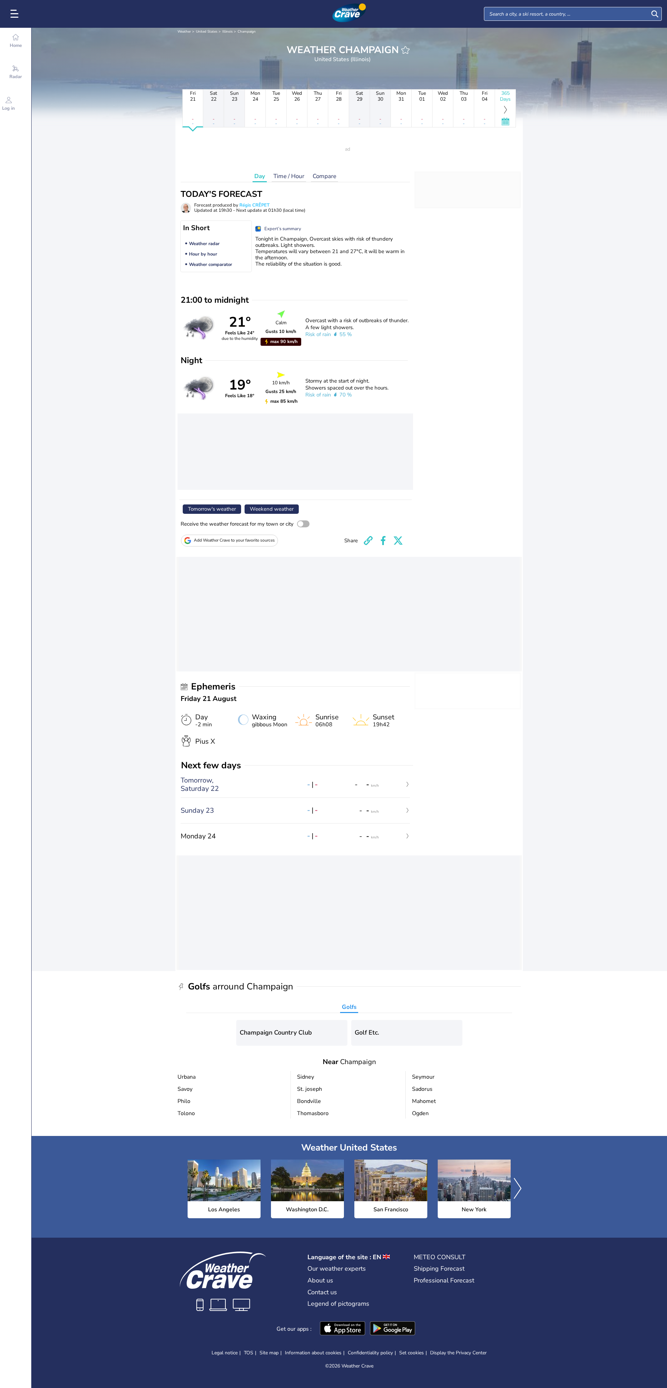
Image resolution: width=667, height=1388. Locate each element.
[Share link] (368, 540)
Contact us (322, 1292)
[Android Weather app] (392, 1329)
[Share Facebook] (383, 540)
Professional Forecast (444, 1280)
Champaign (247, 31)
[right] (517, 1189)
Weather (184, 31)
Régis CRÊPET (254, 205)
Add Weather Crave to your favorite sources (234, 540)
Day (259, 176)
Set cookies (411, 1353)
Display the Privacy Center (458, 1353)
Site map (269, 1352)
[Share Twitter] (398, 540)
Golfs (349, 1007)
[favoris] (405, 50)
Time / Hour (288, 176)
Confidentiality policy (370, 1352)
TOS (248, 1352)
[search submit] (655, 14)
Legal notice (225, 1352)
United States (206, 31)
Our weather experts (336, 1268)
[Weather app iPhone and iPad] (342, 1329)
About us (320, 1280)
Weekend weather (272, 508)
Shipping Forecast (439, 1268)
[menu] (15, 13)
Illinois (227, 31)
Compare (324, 176)
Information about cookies (313, 1352)
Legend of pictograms (338, 1303)
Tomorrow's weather (212, 508)
